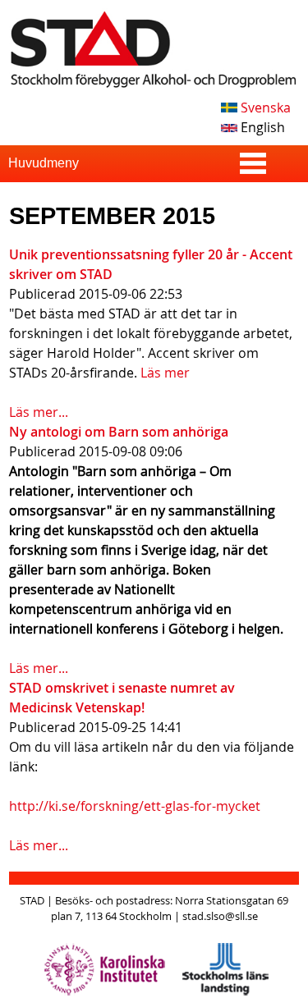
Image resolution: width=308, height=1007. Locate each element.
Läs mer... (38, 412)
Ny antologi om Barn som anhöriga (118, 432)
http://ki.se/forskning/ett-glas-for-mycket (134, 806)
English (261, 127)
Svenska (264, 107)
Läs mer (165, 373)
